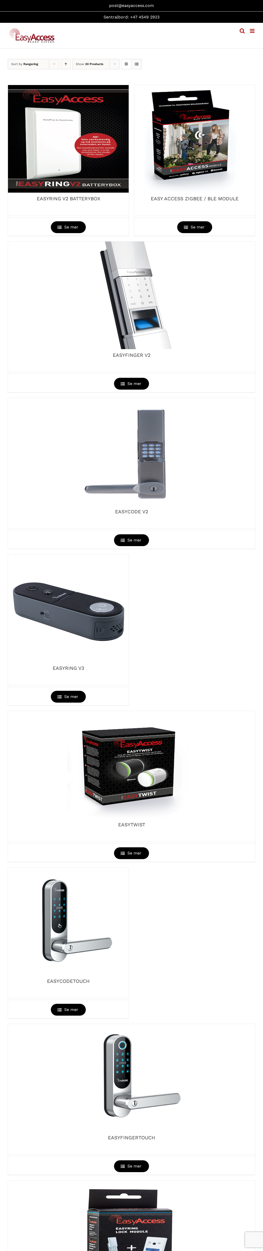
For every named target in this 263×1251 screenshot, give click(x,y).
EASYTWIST (131, 825)
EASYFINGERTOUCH (131, 1138)
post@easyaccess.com (131, 5)
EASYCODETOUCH (68, 981)
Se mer (71, 227)
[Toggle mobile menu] (252, 31)
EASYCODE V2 (131, 512)
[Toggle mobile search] (242, 31)
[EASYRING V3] (68, 608)
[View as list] (137, 64)
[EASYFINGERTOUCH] (131, 1078)
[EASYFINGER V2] (131, 295)
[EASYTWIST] (131, 765)
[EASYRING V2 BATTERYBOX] (68, 139)
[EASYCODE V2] (131, 452)
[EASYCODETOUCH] (68, 921)
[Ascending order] (66, 64)
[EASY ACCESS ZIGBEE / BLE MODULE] (194, 139)
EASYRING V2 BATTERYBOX (68, 199)
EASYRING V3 (68, 668)
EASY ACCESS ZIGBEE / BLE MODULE (195, 199)
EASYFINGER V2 (132, 355)
